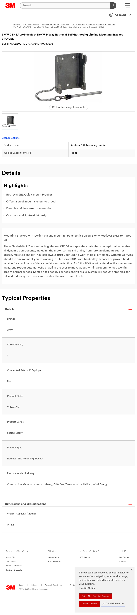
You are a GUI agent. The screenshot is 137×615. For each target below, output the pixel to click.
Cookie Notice (87, 588)
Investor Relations (14, 566)
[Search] (113, 5)
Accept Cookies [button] (89, 604)
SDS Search (85, 558)
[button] (113, 604)
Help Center (123, 558)
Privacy (34, 585)
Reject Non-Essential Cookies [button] (95, 596)
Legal (21, 585)
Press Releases (54, 562)
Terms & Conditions (53, 585)
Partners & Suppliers (15, 570)
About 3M (10, 558)
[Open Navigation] (127, 6)
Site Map (122, 562)
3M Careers (11, 562)
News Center (53, 558)
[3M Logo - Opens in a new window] (10, 5)
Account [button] (120, 15)
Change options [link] (10, 138)
